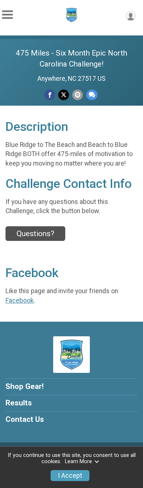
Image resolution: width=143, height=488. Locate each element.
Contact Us (25, 419)
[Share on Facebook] (49, 95)
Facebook (20, 300)
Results (19, 402)
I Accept (70, 475)
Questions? (35, 233)
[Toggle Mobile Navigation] (7, 14)
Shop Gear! (25, 386)
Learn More (78, 461)
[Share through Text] (92, 95)
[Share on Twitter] (63, 95)
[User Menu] (131, 16)
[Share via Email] (77, 95)
